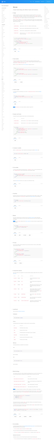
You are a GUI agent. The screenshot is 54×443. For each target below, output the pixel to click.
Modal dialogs (16, 371)
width (19, 180)
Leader (3, 71)
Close (2, 40)
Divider (3, 49)
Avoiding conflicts (4, 18)
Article (2, 31)
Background (3, 32)
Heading (3, 62)
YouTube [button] (24, 235)
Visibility (3, 128)
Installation (3, 10)
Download (48, 1)
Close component (25, 64)
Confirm (25, 416)
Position (3, 92)
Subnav (3, 109)
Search (3, 98)
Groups (14, 242)
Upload (3, 124)
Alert (2, 27)
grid (16, 180)
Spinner (3, 106)
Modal (2, 79)
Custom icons (3, 17)
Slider (2, 102)
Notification (3, 83)
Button (2, 37)
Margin (2, 76)
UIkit (5, 1)
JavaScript (3, 14)
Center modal (16, 89)
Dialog (15, 416)
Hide (13, 357)
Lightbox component (31, 217)
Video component (28, 221)
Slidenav (3, 101)
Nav (2, 80)
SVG (2, 110)
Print (2, 93)
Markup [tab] (20, 79)
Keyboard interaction (17, 435)
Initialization (15, 314)
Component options (17, 270)
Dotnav (3, 50)
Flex (2, 58)
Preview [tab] (15, 79)
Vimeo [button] (30, 235)
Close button (16, 58)
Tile (2, 118)
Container (3, 44)
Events (14, 321)
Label (2, 70)
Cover (2, 46)
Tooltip (2, 120)
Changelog (42, 1)
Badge (2, 33)
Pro (33, 1)
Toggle (2, 119)
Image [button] (15, 235)
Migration (3, 22)
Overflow (15, 193)
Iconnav (3, 66)
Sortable (3, 105)
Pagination (3, 88)
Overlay (3, 85)
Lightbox (3, 72)
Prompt (30, 416)
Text (2, 115)
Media (14, 215)
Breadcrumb (3, 36)
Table (2, 114)
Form (2, 59)
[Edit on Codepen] (42, 48)
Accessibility (3, 19)
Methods (14, 342)
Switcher (3, 111)
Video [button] (20, 235)
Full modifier (15, 167)
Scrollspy (3, 97)
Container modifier (17, 148)
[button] (41, 48)
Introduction (3, 9)
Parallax (3, 89)
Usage (14, 13)
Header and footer (17, 114)
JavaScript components (21, 311)
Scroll (2, 96)
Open (15, 51)
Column (3, 41)
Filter (2, 57)
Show (14, 347)
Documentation (37, 1)
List (2, 75)
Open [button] (18, 51)
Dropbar (3, 53)
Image (2, 67)
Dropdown (3, 54)
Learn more (14, 273)
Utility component (32, 196)
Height (2, 63)
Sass (2, 13)
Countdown (3, 45)
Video (2, 127)
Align (2, 28)
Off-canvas (3, 84)
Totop (2, 122)
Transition (3, 123)
